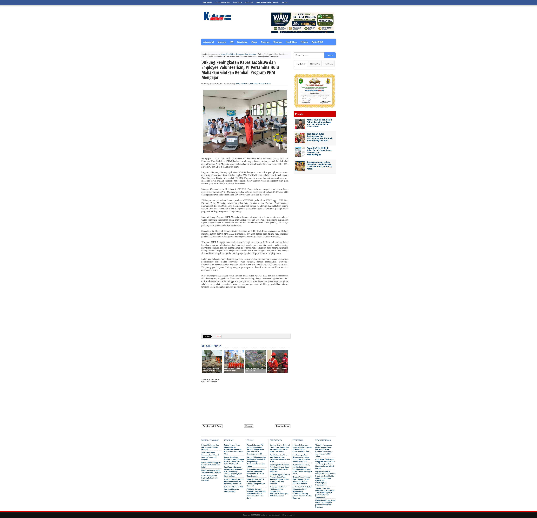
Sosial (250, 440)
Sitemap (237, 2)
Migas (254, 42)
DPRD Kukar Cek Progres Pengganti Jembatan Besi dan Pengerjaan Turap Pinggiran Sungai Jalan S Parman (325, 463)
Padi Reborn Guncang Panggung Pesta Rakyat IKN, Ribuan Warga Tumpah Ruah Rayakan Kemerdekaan (233, 471)
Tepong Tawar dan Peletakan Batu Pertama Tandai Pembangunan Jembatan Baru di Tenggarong (324, 492)
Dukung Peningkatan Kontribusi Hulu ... (232, 369)
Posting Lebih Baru (212, 426)
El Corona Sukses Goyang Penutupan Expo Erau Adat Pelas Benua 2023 (233, 481)
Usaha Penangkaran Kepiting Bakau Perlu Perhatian (209, 478)
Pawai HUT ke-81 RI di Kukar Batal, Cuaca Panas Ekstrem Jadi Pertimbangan (319, 151)
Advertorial (208, 42)
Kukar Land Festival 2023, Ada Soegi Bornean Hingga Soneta (233, 489)
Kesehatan (242, 42)
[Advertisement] (244, 309)
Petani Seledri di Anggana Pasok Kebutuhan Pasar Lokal (211, 465)
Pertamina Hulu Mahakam (246, 54)
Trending (315, 64)
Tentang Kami (222, 2)
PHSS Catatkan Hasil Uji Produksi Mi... (254, 369)
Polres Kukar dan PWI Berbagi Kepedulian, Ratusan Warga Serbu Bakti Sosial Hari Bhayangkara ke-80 (255, 449)
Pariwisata (276, 440)
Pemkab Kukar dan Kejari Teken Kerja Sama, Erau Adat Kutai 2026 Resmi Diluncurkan (319, 123)
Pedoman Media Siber (267, 2)
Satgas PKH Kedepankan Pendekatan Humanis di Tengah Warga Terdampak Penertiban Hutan (256, 461)
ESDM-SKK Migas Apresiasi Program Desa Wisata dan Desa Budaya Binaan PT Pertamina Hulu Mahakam (280, 479)
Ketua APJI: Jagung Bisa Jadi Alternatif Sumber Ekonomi (210, 447)
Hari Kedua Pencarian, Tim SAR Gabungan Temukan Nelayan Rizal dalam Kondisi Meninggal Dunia (302, 469)
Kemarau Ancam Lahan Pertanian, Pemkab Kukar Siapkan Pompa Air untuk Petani (319, 165)
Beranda (207, 2)
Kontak (249, 2)
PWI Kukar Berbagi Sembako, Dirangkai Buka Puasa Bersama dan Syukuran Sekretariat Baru (256, 493)
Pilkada (304, 42)
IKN (231, 42)
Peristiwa (298, 440)
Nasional (265, 42)
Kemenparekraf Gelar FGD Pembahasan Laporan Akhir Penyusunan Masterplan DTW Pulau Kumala (279, 491)
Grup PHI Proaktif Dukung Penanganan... (277, 369)
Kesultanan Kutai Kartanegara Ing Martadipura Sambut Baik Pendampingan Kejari (320, 137)
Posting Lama (282, 426)
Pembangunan (323, 440)
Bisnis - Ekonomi (210, 440)
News (223, 54)
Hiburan (228, 440)
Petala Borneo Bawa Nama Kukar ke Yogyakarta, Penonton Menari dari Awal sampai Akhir (233, 449)
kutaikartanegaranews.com (270, 515)
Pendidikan (291, 42)
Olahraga (277, 42)
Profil (285, 2)
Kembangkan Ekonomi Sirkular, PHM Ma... (210, 369)
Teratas (328, 64)
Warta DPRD (317, 42)
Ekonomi (222, 42)
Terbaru (301, 64)
